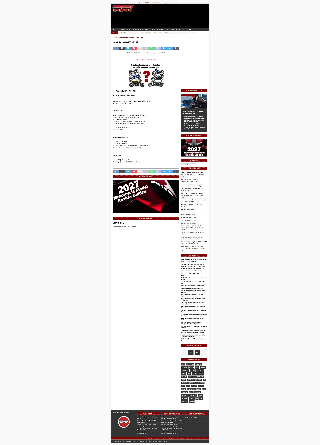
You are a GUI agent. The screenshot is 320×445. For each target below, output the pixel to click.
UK (197, 398)
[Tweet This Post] (122, 48)
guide (190, 376)
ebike (189, 373)
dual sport (200, 370)
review (183, 389)
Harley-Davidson (198, 376)
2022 (183, 364)
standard (184, 392)
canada (203, 367)
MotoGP (192, 383)
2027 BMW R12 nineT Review (189, 212)
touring (192, 398)
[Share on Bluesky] (170, 48)
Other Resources (176, 29)
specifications (191, 389)
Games (189, 29)
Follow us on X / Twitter (191, 417)
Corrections (180, 438)
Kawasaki (198, 380)
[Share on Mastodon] (158, 48)
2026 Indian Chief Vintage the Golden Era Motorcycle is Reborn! (145, 432)
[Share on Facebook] (116, 48)
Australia (184, 367)
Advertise (150, 438)
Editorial (177, 3)
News (188, 386)
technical (184, 398)
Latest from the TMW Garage (194, 90)
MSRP (183, 386)
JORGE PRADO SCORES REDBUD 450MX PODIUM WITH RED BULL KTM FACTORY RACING (192, 174)
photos (201, 386)
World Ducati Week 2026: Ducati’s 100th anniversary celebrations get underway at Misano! (192, 227)
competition (185, 370)
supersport (193, 395)
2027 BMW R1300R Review (188, 223)
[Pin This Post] (134, 48)
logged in (122, 226)
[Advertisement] (172, 16)
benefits (191, 367)
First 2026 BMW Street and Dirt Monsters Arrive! (192, 288)
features (184, 376)
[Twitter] (191, 352)
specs (198, 389)
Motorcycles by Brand (159, 29)
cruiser (193, 370)
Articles (115, 29)
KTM (205, 380)
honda (184, 380)
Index (115, 38)
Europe (201, 373)
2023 (187, 364)
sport (204, 389)
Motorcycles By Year (140, 29)
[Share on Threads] (176, 48)
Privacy (172, 3)
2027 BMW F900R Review (188, 214)
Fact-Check (189, 438)
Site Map (205, 438)
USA (201, 398)
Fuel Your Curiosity (194, 255)
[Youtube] (197, 352)
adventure (199, 364)
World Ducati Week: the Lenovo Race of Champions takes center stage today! (169, 425)
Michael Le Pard (145, 53)
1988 (141, 38)
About (168, 3)
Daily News (124, 29)
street (191, 392)
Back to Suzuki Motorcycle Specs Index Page (146, 59)
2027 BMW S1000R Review (188, 217)
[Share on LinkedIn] (128, 48)
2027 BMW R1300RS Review (188, 220)
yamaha (192, 401)
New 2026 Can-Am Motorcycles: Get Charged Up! (192, 332)
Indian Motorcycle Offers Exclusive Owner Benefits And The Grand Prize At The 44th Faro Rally (193, 248)
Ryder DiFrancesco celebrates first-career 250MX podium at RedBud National (171, 421)
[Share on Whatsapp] (152, 48)
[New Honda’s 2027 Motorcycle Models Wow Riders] (194, 107)
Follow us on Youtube (190, 420)
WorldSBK (184, 401)
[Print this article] (146, 48)
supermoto (185, 395)
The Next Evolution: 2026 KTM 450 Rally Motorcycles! (193, 330)
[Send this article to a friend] (140, 48)
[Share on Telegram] (164, 48)
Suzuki (137, 38)
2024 (192, 364)
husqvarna (191, 380)
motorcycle (200, 383)
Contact (181, 3)
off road (194, 386)
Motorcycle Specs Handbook (126, 38)
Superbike (197, 392)
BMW (197, 367)
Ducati (184, 373)
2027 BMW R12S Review (187, 209)
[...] (205, 270)
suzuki (200, 395)
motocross (185, 383)
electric (195, 373)
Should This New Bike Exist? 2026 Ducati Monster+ (193, 285)
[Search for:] (198, 33)
